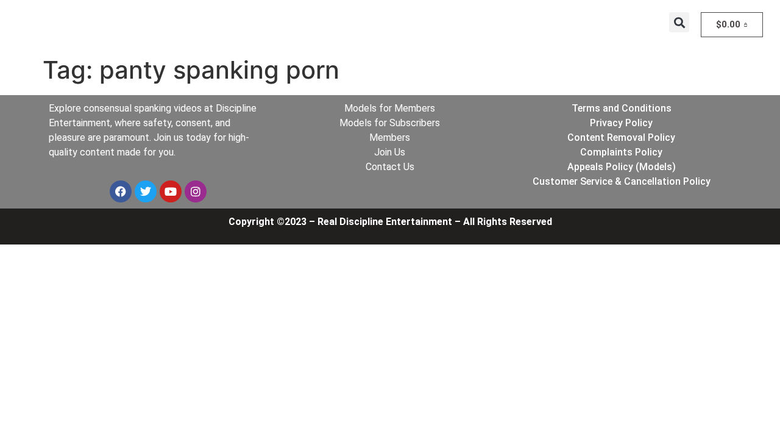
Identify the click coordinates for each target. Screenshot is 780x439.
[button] (679, 22)
